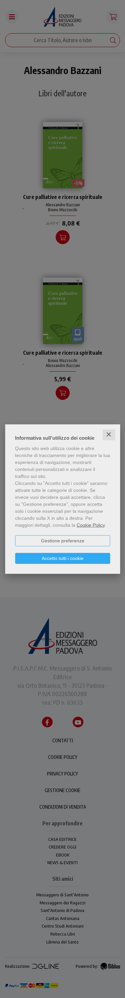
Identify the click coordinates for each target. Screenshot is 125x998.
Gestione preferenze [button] (62, 540)
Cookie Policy (91, 525)
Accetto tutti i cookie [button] (63, 558)
